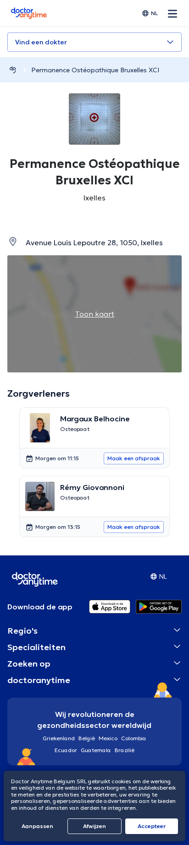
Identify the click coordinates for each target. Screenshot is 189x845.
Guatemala (96, 750)
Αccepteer (152, 826)
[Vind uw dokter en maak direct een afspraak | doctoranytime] (12, 70)
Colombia (133, 738)
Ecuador (66, 750)
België (86, 738)
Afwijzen (94, 826)
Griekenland (59, 738)
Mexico (108, 738)
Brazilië (124, 750)
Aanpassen (37, 826)
